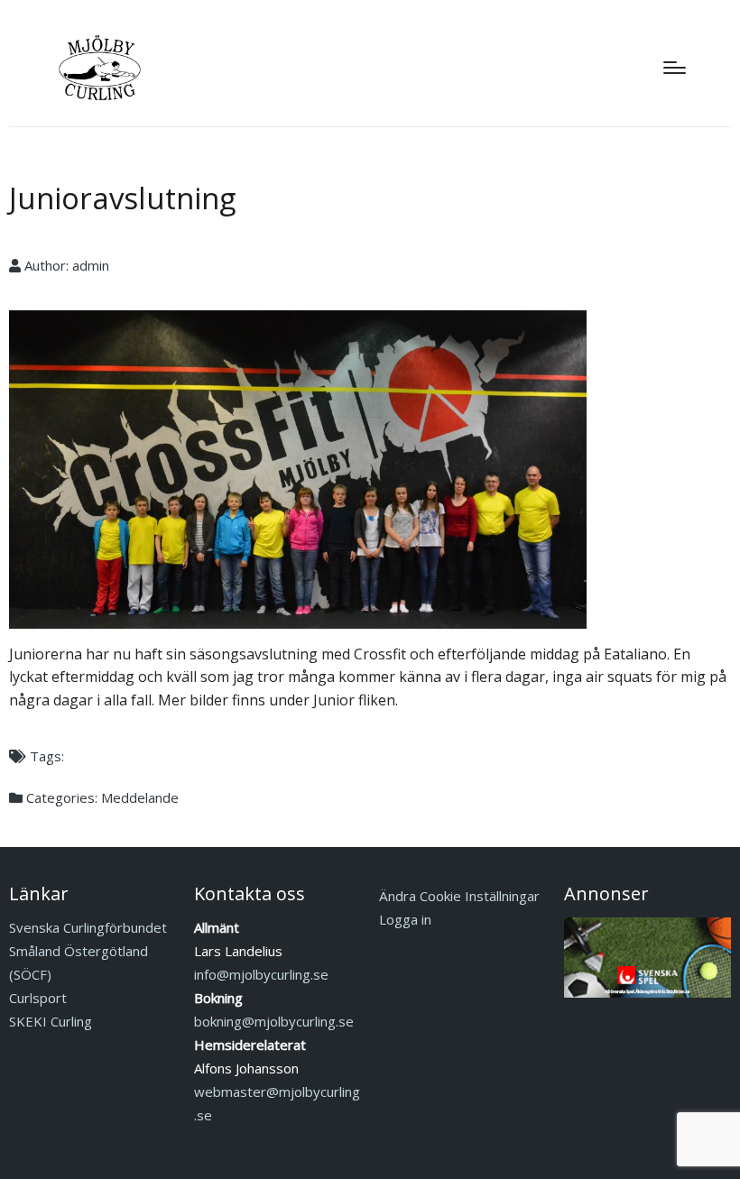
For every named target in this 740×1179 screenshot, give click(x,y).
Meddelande (140, 797)
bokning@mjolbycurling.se (274, 1021)
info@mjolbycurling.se (261, 974)
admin (90, 265)
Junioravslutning (122, 198)
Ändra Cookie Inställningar (459, 896)
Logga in (405, 919)
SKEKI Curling (50, 1021)
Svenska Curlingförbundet (88, 927)
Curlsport (38, 998)
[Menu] (674, 67)
